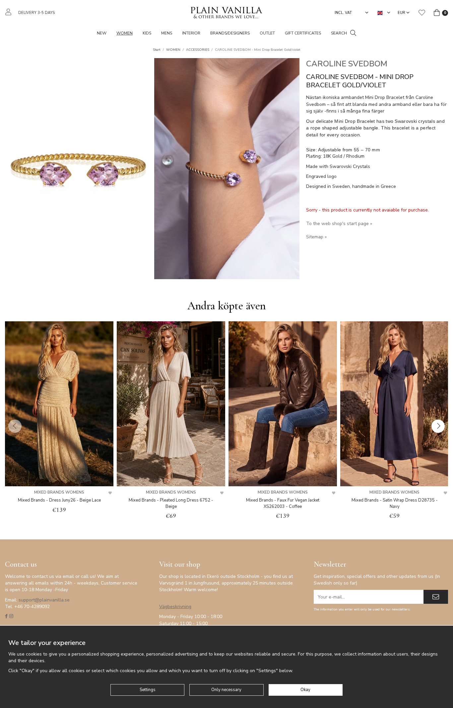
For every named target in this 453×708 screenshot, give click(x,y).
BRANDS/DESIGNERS (230, 33)
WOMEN (124, 33)
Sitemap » (316, 237)
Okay (305, 690)
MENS (166, 33)
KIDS (147, 33)
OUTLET (267, 33)
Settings (148, 690)
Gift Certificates (303, 33)
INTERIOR (191, 33)
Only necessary (226, 690)
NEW (101, 33)
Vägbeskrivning (175, 606)
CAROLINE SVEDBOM (346, 63)
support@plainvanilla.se (44, 600)
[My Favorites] (422, 12)
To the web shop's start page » (339, 223)
